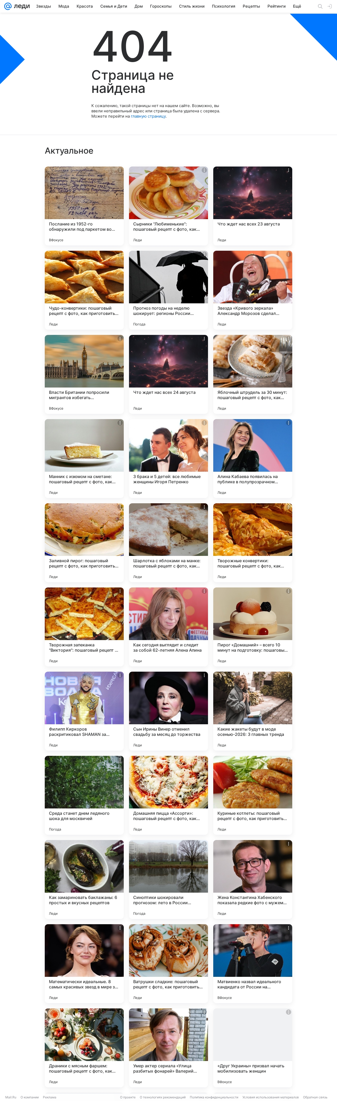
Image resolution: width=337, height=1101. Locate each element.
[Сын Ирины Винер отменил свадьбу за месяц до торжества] (168, 711)
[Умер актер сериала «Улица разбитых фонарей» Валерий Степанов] (168, 1047)
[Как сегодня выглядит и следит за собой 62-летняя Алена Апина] (168, 626)
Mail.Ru (10, 1097)
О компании (30, 1097)
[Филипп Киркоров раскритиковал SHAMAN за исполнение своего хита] (84, 711)
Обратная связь (315, 1097)
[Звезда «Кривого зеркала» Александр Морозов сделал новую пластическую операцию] (252, 290)
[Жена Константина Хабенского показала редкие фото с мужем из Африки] (252, 879)
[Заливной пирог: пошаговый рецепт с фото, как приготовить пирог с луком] (84, 542)
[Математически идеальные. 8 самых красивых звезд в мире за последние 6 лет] (84, 963)
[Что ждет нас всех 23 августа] (252, 206)
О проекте (128, 1097)
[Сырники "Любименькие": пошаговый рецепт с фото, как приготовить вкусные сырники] (168, 206)
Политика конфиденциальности (214, 1097)
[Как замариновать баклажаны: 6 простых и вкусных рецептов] (84, 879)
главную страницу (148, 116)
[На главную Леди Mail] (21, 6)
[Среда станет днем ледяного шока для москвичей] (84, 795)
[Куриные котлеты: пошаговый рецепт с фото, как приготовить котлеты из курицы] (252, 795)
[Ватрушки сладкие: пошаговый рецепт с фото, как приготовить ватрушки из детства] (168, 963)
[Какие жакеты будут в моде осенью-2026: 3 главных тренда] (252, 711)
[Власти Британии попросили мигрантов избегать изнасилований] (84, 374)
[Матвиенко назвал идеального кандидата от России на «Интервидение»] (252, 963)
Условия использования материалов (270, 1097)
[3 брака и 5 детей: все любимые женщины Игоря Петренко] (168, 458)
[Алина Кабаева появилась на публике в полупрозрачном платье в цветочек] (252, 458)
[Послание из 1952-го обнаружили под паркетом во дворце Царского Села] (84, 206)
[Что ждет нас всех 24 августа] (168, 374)
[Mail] (8, 6)
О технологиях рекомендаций (163, 1097)
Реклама (49, 1097)
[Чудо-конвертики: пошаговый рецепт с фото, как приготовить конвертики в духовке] (84, 290)
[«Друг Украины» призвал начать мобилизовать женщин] (252, 1047)
